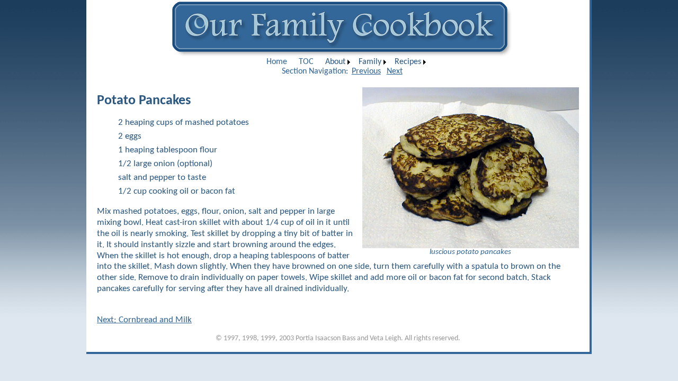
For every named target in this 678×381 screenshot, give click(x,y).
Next (395, 71)
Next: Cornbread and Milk (144, 319)
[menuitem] (277, 62)
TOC (306, 62)
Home (276, 62)
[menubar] (345, 62)
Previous (366, 71)
